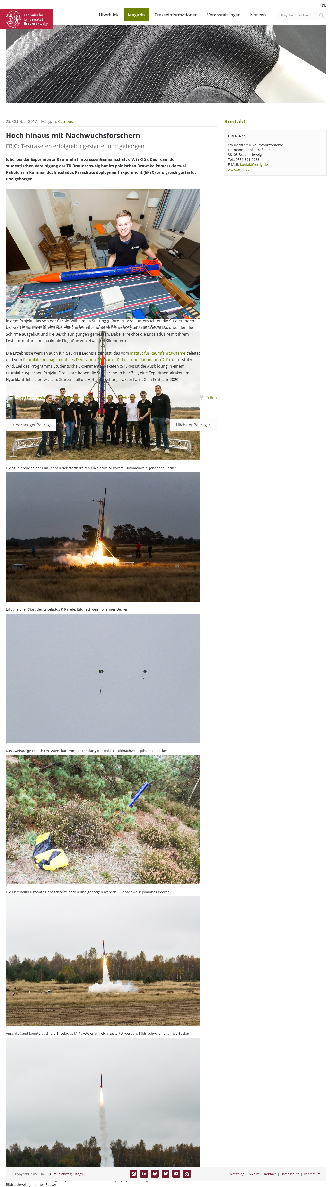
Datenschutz (290, 1174)
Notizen (258, 15)
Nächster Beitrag (191, 425)
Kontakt (270, 1174)
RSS (187, 1174)
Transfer (109, 398)
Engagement (70, 398)
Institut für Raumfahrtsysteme (157, 353)
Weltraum (128, 398)
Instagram (133, 1174)
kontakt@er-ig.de (254, 164)
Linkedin (144, 1174)
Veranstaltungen (224, 15)
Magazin (136, 15)
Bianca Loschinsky (29, 398)
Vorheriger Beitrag (33, 425)
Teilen (211, 397)
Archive (254, 1174)
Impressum (312, 1174)
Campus (65, 121)
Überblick (108, 15)
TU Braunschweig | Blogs (65, 1174)
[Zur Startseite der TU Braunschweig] (26, 19)
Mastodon (155, 1174)
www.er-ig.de (239, 169)
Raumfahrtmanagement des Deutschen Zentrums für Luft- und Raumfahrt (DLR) (96, 359)
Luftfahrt (92, 398)
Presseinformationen (176, 15)
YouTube (176, 1174)
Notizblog (237, 1174)
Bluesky (165, 1174)
